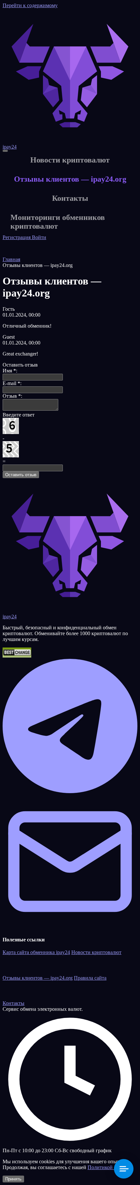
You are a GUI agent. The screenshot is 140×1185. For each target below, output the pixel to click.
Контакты (13, 1003)
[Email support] (70, 927)
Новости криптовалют (96, 952)
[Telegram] (70, 791)
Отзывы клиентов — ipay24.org (38, 978)
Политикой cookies (109, 1167)
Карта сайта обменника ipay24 (36, 952)
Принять (13, 1179)
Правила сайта (90, 978)
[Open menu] (5, 151)
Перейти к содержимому (30, 5)
